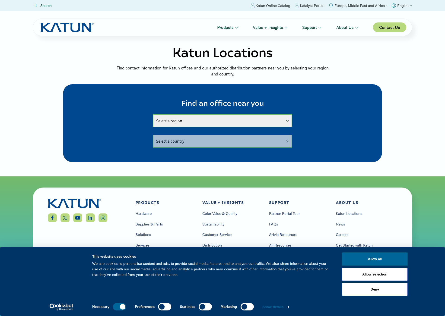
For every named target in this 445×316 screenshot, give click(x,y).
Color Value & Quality (219, 213)
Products (225, 27)
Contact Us (389, 27)
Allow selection (375, 274)
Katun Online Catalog (273, 5)
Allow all (375, 259)
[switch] (164, 306)
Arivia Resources (283, 234)
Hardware (144, 213)
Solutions (143, 234)
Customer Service (217, 234)
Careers (342, 234)
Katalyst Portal (312, 5)
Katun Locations (349, 213)
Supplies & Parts (149, 224)
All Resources (280, 245)
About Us (345, 27)
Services (142, 245)
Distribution (212, 245)
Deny (375, 289)
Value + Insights (268, 27)
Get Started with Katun (354, 245)
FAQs (273, 224)
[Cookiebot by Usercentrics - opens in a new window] (61, 306)
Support (309, 27)
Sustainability (213, 224)
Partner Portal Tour (284, 213)
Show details (272, 307)
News (340, 224)
